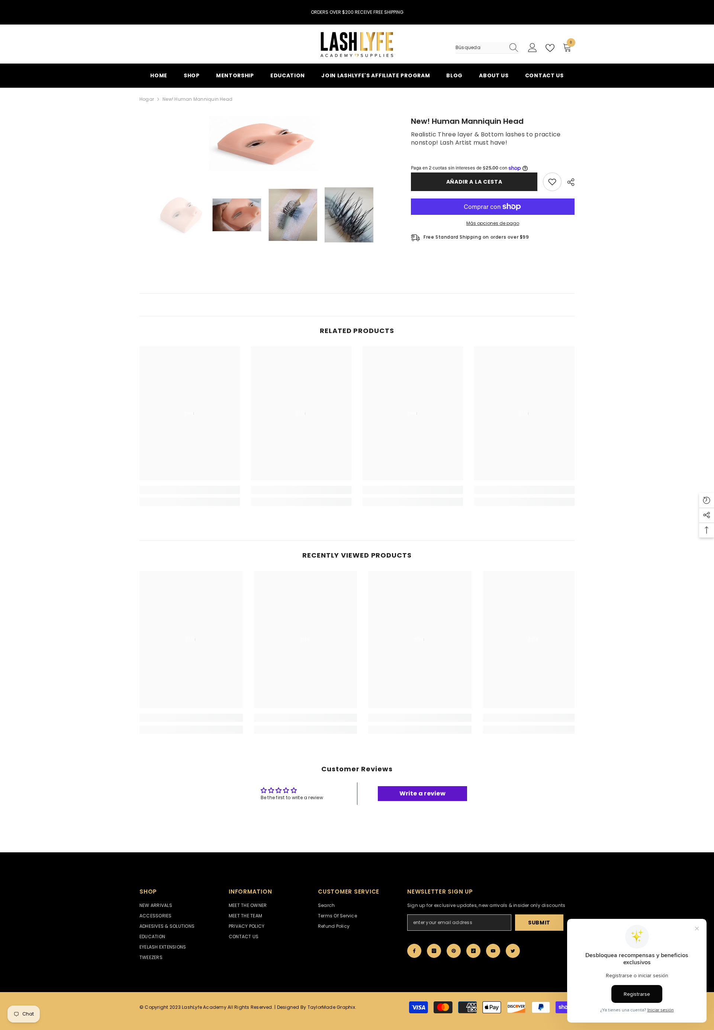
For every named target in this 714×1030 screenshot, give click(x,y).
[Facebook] (414, 951)
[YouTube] (493, 951)
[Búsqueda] (487, 48)
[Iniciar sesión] (532, 47)
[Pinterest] (454, 951)
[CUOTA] (568, 182)
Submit (539, 922)
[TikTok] (473, 951)
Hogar (146, 99)
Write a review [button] (422, 793)
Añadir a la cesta (474, 181)
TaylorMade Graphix (331, 1007)
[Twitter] (513, 951)
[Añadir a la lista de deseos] (552, 181)
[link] (189, 490)
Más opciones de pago (492, 223)
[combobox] (480, 47)
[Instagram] (434, 951)
